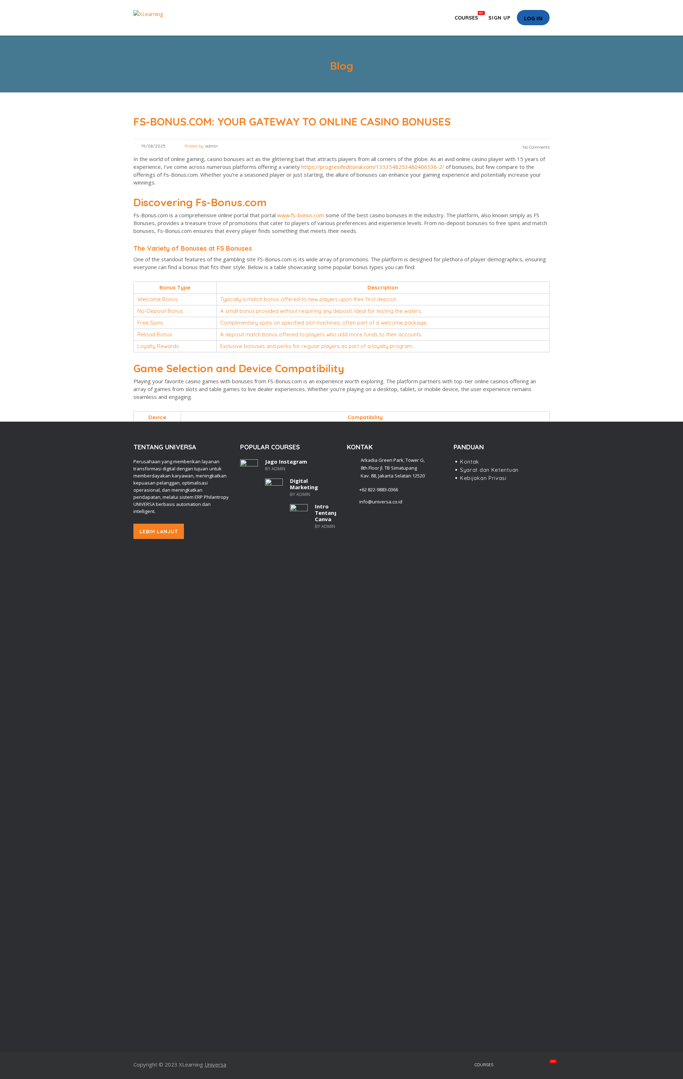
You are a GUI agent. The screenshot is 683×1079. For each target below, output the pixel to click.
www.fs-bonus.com (300, 215)
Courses (466, 16)
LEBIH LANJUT (158, 531)
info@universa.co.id (380, 501)
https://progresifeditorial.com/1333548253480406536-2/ (372, 166)
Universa (215, 1064)
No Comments (535, 147)
